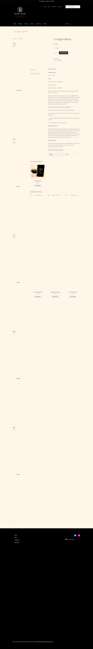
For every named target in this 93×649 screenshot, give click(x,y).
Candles (14, 23)
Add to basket (63, 52)
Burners (32, 23)
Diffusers (20, 23)
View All (44, 23)
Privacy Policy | (38, 641)
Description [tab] (32, 70)
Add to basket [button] (37, 185)
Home (45, 6)
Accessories (38, 23)
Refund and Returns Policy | (47, 641)
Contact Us (54, 6)
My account (60, 6)
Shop (49, 6)
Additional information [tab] (35, 73)
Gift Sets (26, 23)
